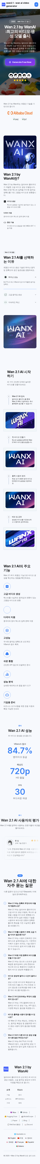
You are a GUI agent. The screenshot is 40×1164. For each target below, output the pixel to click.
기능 (8, 1093)
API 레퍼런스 (20, 1097)
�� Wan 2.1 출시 (20, 21)
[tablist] (20, 469)
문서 (20, 1093)
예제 (20, 1101)
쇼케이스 (8, 1097)
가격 (8, 1101)
